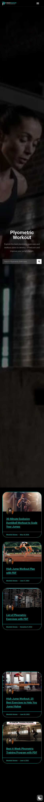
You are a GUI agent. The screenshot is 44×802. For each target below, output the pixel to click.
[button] (38, 3)
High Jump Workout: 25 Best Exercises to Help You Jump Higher (21, 702)
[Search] (39, 261)
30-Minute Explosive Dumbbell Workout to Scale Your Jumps (21, 522)
